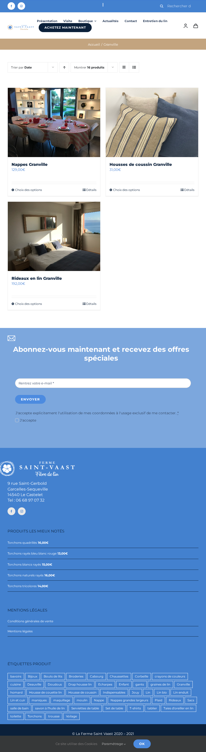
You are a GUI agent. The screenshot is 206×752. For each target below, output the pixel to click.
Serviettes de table (85, 708)
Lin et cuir (17, 700)
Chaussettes (119, 676)
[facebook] (11, 6)
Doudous (55, 684)
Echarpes (105, 684)
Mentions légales (20, 631)
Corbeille (141, 676)
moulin (82, 700)
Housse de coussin (82, 692)
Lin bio (162, 692)
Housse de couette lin (45, 692)
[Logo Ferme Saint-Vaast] (21, 26)
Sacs (190, 700)
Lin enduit (180, 692)
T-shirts (135, 708)
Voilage (71, 716)
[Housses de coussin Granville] (152, 122)
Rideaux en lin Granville (37, 278)
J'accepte (28, 420)
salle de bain (19, 708)
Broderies (76, 676)
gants (139, 684)
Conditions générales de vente (30, 621)
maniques (39, 700)
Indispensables (114, 692)
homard (16, 692)
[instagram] (21, 6)
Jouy (135, 692)
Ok (142, 744)
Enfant (124, 684)
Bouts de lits (53, 676)
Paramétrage (113, 744)
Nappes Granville (29, 164)
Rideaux (175, 700)
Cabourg (96, 676)
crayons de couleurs (170, 676)
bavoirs (15, 676)
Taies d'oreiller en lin (178, 708)
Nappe (99, 700)
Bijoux (32, 676)
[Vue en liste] (134, 67)
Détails (91, 190)
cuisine (15, 684)
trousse (54, 716)
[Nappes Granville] (54, 122)
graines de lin (160, 684)
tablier (152, 708)
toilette (15, 716)
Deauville (34, 684)
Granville (183, 684)
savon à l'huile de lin (50, 708)
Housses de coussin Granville (141, 164)
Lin (148, 692)
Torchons (35, 716)
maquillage (61, 700)
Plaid (158, 700)
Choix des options (28, 190)
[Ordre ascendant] (64, 67)
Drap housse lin (80, 684)
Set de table (114, 708)
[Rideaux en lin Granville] (54, 236)
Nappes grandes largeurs (129, 700)
